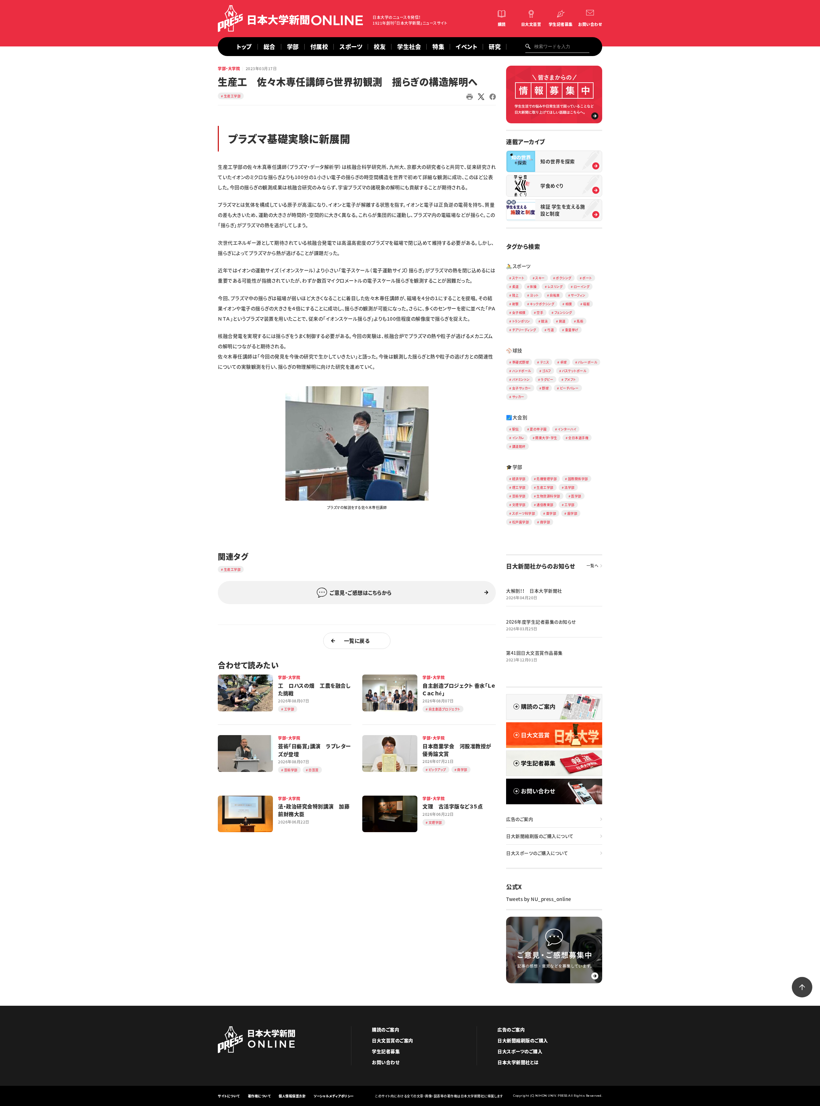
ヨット (534, 295)
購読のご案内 (385, 1029)
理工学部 (519, 487)
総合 (269, 46)
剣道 (562, 321)
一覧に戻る (357, 640)
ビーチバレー (569, 388)
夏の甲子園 (538, 429)
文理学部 (519, 504)
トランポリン (521, 321)
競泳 (544, 321)
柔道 (515, 286)
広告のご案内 (519, 819)
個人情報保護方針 (292, 1096)
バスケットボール (574, 370)
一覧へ (592, 566)
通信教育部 (545, 504)
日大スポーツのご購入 (519, 1051)
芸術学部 (519, 496)
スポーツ (351, 46)
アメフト (570, 379)
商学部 (545, 522)
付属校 (319, 46)
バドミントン (521, 379)
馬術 (580, 321)
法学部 (569, 487)
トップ (244, 46)
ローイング (582, 286)
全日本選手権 (578, 437)
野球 (545, 388)
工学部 (569, 504)
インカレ (518, 437)
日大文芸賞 (531, 24)
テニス (544, 362)
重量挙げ (571, 329)
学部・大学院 (229, 68)
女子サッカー (521, 388)
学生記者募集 (561, 24)
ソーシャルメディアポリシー (334, 1096)
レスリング (555, 286)
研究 (495, 46)
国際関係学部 (578, 478)
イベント (466, 46)
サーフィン (578, 295)
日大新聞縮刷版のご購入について (540, 836)
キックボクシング (542, 303)
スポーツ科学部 (523, 513)
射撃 (515, 303)
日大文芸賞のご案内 (392, 1040)
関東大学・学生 (546, 437)
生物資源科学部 (548, 496)
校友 (380, 46)
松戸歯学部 (520, 522)
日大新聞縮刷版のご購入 (522, 1040)
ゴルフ (546, 370)
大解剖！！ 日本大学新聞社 (534, 590)
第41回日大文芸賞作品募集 (534, 653)
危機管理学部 (547, 478)
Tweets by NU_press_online (538, 899)
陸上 (515, 295)
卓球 (563, 362)
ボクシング (563, 277)
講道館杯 (519, 446)
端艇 (586, 303)
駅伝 (515, 429)
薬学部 (551, 513)
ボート (587, 277)
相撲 (568, 303)
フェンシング (563, 312)
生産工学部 (232, 96)
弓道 (550, 329)
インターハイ (567, 429)
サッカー (518, 396)
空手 (540, 312)
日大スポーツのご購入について (537, 853)
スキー (540, 277)
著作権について (259, 1096)
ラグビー (547, 379)
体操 (533, 286)
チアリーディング (524, 329)
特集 (438, 46)
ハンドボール (521, 370)
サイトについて (229, 1096)
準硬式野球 (520, 362)
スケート (518, 277)
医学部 (576, 496)
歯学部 (572, 513)
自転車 (555, 295)
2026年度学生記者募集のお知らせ (541, 622)
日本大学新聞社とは (518, 1062)
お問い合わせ (590, 24)
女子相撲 (519, 312)
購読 (502, 24)
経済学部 (519, 478)
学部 (293, 46)
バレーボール (587, 362)
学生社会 (409, 46)
